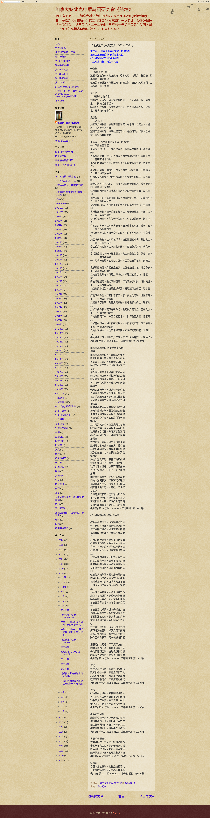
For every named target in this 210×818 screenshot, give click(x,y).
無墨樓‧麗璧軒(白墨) (65, 165)
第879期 (65, 610)
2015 (61, 732)
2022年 (58, 320)
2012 (61, 746)
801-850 (59, 380)
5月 (63, 692)
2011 (61, 751)
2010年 (58, 268)
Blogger (116, 813)
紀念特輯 (59, 441)
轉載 (57, 524)
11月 (63, 582)
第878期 (65, 647)
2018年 (58, 303)
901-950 (59, 389)
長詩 (57, 432)
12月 (64, 577)
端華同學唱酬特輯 (64, 152)
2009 (61, 760)
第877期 (65, 659)
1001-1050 (60, 203)
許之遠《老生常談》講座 (67, 87)
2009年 (58, 260)
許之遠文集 (60, 156)
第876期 (65, 664)
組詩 (57, 454)
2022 (61, 559)
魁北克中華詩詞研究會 (68, 123)
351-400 (59, 337)
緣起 (57, 504)
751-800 (59, 376)
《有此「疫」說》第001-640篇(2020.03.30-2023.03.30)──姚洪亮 (69, 94)
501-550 (59, 350)
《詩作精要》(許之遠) (65, 181)
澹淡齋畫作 (60, 508)
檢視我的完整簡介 (64, 140)
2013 (61, 741)
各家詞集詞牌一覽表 (65, 52)
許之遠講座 (60, 458)
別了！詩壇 (60, 411)
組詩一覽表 (60, 56)
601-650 (59, 363)
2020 (61, 568)
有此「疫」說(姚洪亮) (65, 406)
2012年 (58, 277)
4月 (63, 697)
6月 (63, 606)
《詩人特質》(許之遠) (65, 176)
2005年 (58, 242)
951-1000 (59, 393)
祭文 (57, 449)
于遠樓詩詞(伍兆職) (64, 160)
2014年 (58, 285)
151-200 (59, 212)
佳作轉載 (59, 419)
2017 (61, 722)
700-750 (59, 372)
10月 (64, 587)
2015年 (58, 290)
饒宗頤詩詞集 (61, 528)
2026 (61, 540)
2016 (61, 727)
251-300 (59, 329)
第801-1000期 (62, 65)
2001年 (58, 225)
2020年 (58, 311)
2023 (61, 554)
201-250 (59, 264)
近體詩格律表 (61, 428)
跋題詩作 (59, 484)
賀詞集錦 (59, 475)
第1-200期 (60, 82)
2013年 (58, 281)
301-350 (59, 333)
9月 (63, 592)
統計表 (58, 462)
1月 (63, 711)
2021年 (58, 316)
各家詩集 (102, 786)
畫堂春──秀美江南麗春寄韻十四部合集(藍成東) (72, 632)
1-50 (57, 199)
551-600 (59, 359)
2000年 (58, 221)
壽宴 (57, 493)
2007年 (58, 251)
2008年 (58, 255)
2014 (61, 736)
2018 (61, 717)
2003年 (58, 234)
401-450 (59, 342)
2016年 (58, 294)
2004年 (58, 238)
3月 (63, 702)
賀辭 (57, 480)
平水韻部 (59, 398)
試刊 (57, 488)
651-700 (59, 367)
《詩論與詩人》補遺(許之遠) (69, 185)
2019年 (58, 307)
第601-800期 (61, 69)
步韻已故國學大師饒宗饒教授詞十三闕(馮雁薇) (72, 684)
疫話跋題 (59, 437)
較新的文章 (95, 796)
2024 (61, 549)
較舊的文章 (147, 796)
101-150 (59, 208)
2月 (63, 706)
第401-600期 (61, 74)
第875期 (65, 669)
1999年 (58, 216)
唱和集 (58, 445)
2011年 (58, 272)
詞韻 (57, 471)
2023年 (58, 324)
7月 (63, 601)
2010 (61, 755)
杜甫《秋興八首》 (64, 415)
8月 (63, 596)
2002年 (58, 229)
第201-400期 (61, 78)
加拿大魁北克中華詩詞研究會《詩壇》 (94, 9)
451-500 (59, 346)
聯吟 (57, 520)
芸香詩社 (59, 101)
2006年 (58, 246)
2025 (61, 545)
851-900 (59, 385)
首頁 (121, 796)
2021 (61, 564)
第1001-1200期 (62, 61)
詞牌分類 (59, 467)
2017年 (58, 298)
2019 (61, 573)
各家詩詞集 (60, 48)
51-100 (58, 354)
